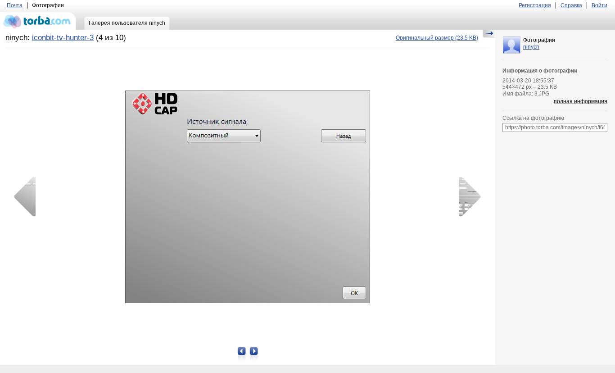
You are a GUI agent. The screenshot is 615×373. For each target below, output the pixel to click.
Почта (15, 5)
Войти (599, 5)
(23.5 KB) (437, 38)
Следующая (466, 196)
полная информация (580, 101)
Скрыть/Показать (489, 34)
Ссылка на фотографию (533, 118)
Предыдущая (27, 196)
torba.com (38, 21)
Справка (571, 5)
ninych (531, 47)
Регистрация (535, 5)
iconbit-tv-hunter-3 (63, 37)
